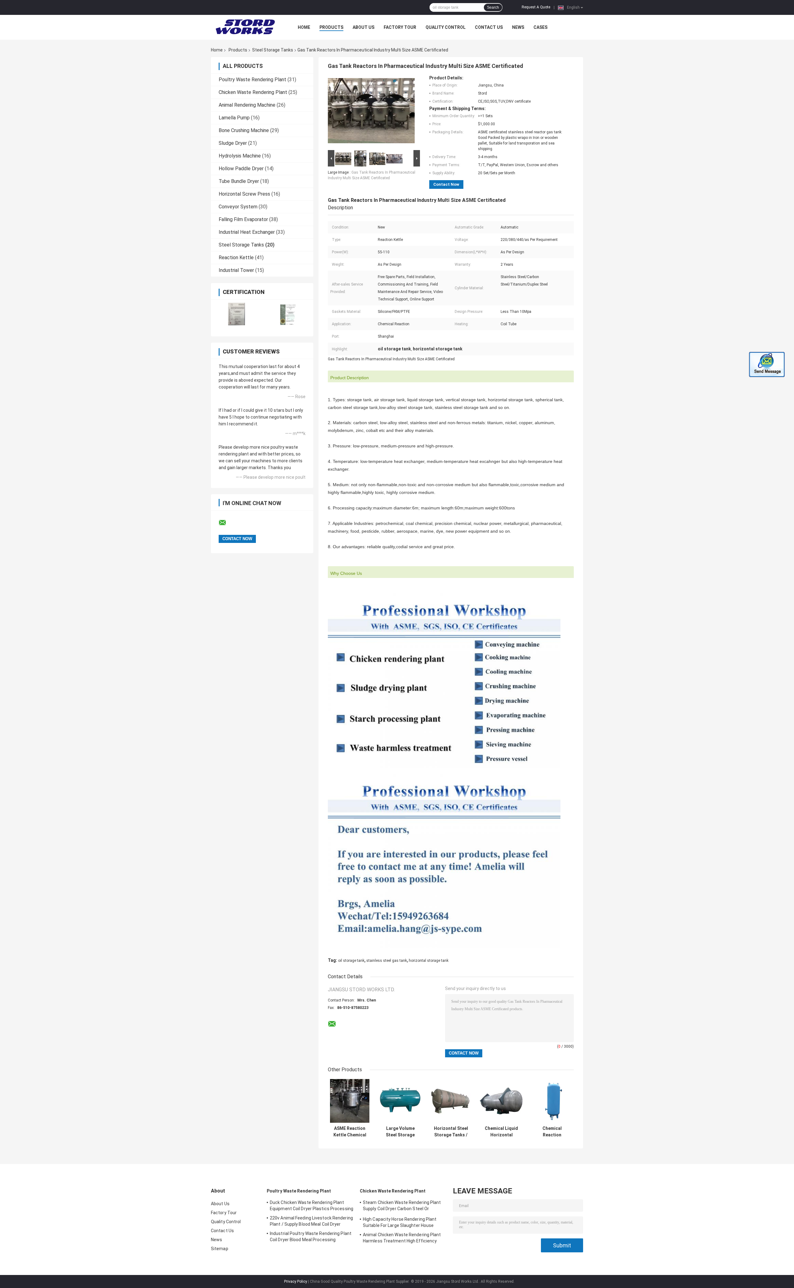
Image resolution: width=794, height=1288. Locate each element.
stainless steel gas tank (386, 960)
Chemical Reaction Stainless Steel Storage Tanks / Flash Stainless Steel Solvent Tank (552, 1132)
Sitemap (219, 1248)
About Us (363, 27)
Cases (540, 27)
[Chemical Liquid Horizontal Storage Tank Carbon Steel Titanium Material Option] (501, 1101)
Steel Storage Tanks (272, 49)
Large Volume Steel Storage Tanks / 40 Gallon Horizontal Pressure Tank (400, 1132)
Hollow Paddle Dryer (241, 168)
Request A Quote (536, 7)
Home (304, 27)
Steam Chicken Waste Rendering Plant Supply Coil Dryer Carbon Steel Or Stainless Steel (402, 1206)
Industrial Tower (236, 270)
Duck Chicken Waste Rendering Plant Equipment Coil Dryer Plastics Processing (311, 1205)
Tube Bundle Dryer (239, 181)
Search (493, 7)
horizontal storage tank (428, 960)
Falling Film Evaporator (243, 219)
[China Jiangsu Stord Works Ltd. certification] (236, 314)
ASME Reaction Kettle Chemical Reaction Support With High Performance (350, 1132)
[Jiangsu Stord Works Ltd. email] (226, 523)
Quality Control (446, 27)
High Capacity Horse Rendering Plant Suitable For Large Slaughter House (400, 1222)
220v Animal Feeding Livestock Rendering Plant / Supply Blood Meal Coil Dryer (311, 1221)
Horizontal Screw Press (244, 194)
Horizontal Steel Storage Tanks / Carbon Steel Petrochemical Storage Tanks (451, 1132)
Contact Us (489, 27)
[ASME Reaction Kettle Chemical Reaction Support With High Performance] (350, 1101)
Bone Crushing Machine (244, 130)
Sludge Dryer (233, 143)
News (518, 27)
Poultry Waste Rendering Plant (252, 79)
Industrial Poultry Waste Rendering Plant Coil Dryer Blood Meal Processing (310, 1236)
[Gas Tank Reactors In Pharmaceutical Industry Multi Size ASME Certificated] (371, 112)
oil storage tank (351, 960)
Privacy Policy (295, 1281)
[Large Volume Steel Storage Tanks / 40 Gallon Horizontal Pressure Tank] (400, 1101)
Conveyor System (238, 207)
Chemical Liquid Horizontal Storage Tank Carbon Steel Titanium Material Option (501, 1132)
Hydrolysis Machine (240, 156)
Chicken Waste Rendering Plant (253, 92)
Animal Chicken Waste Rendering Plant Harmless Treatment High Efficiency (402, 1237)
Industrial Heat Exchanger (247, 232)
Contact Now (446, 184)
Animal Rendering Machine (247, 105)
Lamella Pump (234, 118)
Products (331, 27)
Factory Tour (400, 27)
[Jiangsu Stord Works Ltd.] (245, 27)
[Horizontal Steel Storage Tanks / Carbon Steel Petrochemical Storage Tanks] (451, 1101)
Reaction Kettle (236, 257)
